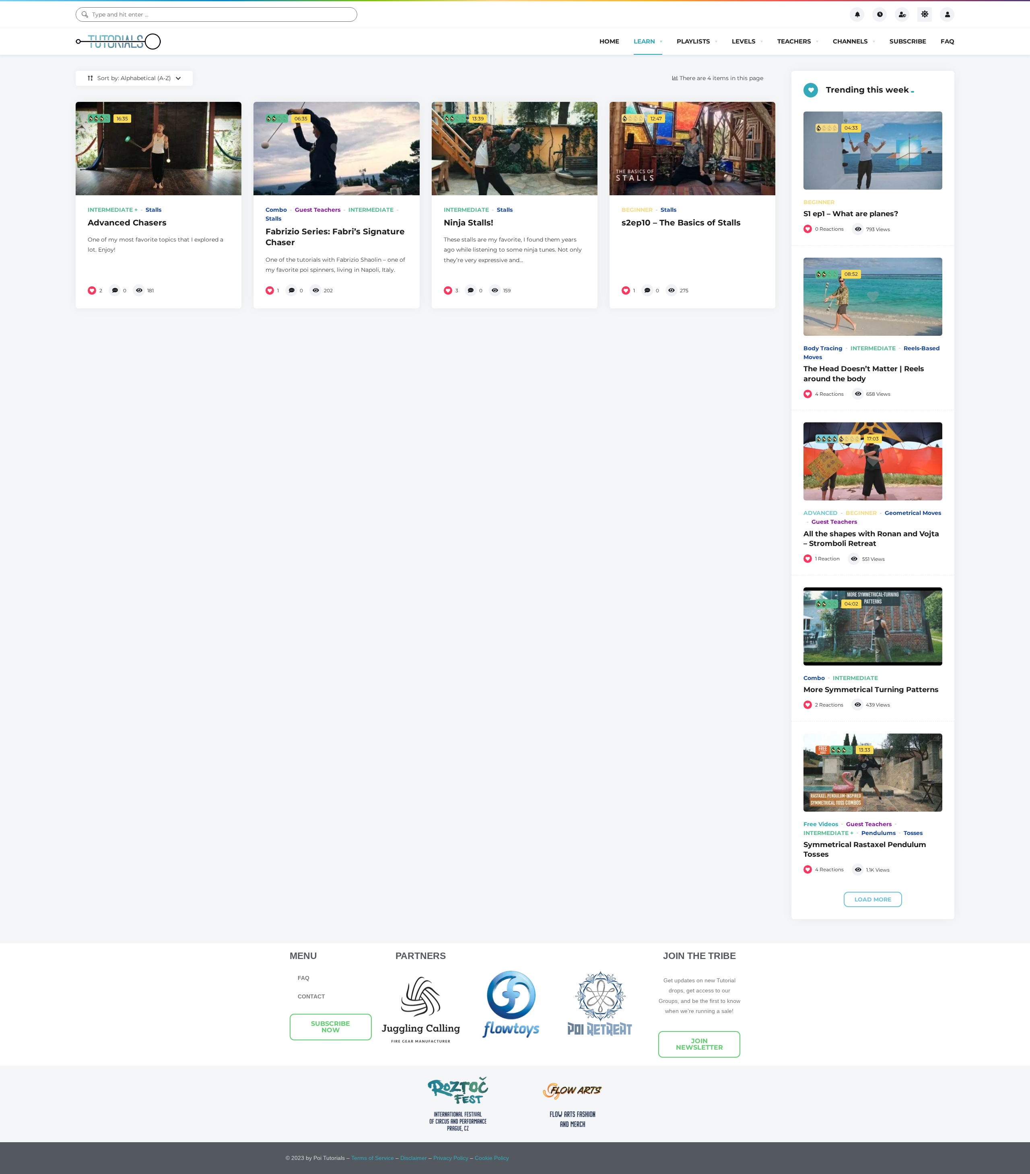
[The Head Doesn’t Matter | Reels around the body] (872, 297)
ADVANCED (820, 513)
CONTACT (311, 996)
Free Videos (820, 824)
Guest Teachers (317, 209)
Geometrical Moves (913, 513)
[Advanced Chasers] (158, 148)
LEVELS (744, 41)
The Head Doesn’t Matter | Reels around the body (863, 373)
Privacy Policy (450, 1158)
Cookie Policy (492, 1158)
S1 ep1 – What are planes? (850, 213)
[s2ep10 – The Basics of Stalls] (692, 148)
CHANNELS (850, 41)
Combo (276, 209)
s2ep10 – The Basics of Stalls (681, 222)
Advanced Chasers (127, 222)
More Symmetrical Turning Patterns (871, 689)
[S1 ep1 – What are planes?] (872, 151)
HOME (609, 41)
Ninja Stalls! (468, 222)
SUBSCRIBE (908, 41)
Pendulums (878, 833)
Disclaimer (413, 1158)
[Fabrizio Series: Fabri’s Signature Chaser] (336, 148)
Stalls (153, 209)
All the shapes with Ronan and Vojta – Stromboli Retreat (871, 538)
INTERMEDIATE (370, 209)
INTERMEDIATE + (113, 209)
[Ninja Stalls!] (514, 148)
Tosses (913, 833)
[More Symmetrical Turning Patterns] (872, 626)
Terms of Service (372, 1158)
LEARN (644, 41)
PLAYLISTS (693, 41)
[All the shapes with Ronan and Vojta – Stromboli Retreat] (872, 461)
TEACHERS (794, 41)
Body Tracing (823, 348)
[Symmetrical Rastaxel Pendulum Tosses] (872, 773)
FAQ (947, 41)
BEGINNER (637, 209)
